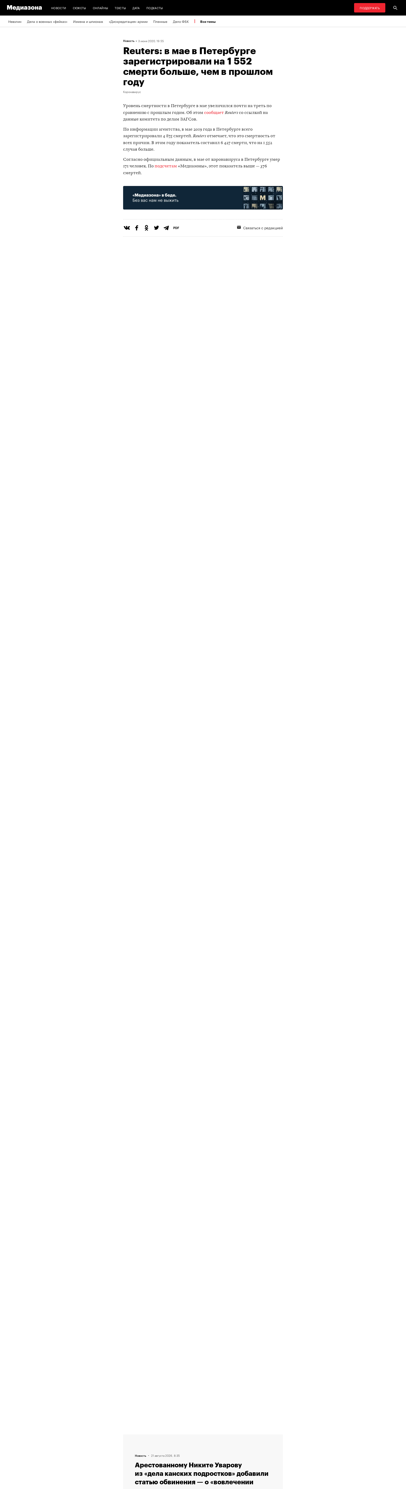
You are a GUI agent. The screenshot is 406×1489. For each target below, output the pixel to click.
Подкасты (154, 7)
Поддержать (370, 7)
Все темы (208, 22)
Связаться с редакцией (263, 227)
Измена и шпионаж (88, 21)
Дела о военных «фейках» (47, 21)
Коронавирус (132, 91)
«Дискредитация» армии (128, 21)
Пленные (160, 21)
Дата (136, 7)
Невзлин (14, 21)
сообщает (214, 113)
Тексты (120, 7)
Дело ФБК (181, 21)
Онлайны (100, 7)
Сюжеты (79, 7)
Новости (58, 7)
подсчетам (166, 166)
